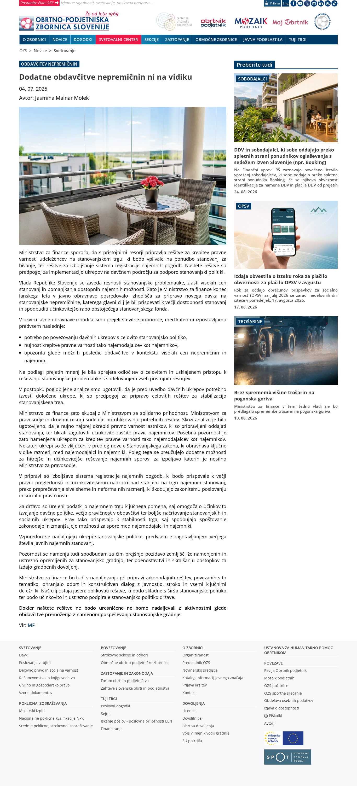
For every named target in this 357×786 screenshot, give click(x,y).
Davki (23, 655)
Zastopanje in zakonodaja (127, 673)
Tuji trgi (109, 698)
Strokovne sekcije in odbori (124, 655)
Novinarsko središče (200, 670)
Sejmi (106, 713)
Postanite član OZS (36, 2)
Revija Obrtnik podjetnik (285, 670)
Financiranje (112, 728)
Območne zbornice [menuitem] (216, 39)
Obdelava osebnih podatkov (288, 700)
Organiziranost (195, 655)
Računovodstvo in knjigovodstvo (47, 677)
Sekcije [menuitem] (152, 39)
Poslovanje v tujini (35, 662)
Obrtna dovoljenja (198, 725)
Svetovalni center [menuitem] (118, 39)
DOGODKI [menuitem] (83, 39)
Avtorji (269, 723)
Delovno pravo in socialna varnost (48, 670)
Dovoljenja (193, 703)
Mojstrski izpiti (32, 710)
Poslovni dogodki (115, 705)
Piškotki (275, 715)
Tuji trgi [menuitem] (298, 39)
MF (31, 625)
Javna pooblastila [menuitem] (263, 39)
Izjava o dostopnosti (281, 708)
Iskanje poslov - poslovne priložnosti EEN (136, 721)
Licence (188, 710)
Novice (40, 51)
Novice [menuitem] (60, 39)
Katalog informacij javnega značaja (212, 677)
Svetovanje (65, 51)
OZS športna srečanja (283, 693)
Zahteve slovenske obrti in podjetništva (135, 688)
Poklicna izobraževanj (41, 703)
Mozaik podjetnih (279, 678)
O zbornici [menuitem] (34, 39)
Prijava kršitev (194, 685)
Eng (286, 3)
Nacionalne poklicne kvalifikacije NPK (51, 718)
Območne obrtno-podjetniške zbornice (135, 662)
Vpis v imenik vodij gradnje (205, 733)
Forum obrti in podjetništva (125, 680)
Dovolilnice (191, 718)
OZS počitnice (276, 685)
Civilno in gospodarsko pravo (44, 685)
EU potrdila (192, 740)
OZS (23, 51)
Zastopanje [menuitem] (177, 39)
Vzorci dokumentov (35, 692)
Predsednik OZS (196, 662)
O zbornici (192, 647)
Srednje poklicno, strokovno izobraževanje (56, 725)
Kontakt (189, 692)
